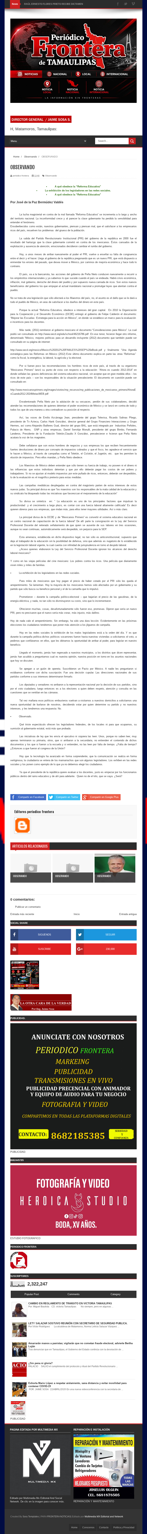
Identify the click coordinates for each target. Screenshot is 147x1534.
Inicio (77, 914)
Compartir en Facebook (31, 797)
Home (74, 1527)
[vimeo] (133, 4)
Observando (51, 176)
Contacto (104, 1527)
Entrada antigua (128, 914)
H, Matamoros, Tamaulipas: (33, 129)
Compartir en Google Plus (104, 797)
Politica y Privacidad (123, 1527)
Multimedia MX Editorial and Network (104, 1516)
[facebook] (118, 4)
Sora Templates (31, 1516)
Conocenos (88, 1527)
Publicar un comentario (28, 906)
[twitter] (125, 4)
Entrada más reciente (22, 914)
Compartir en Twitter (67, 797)
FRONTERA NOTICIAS (59, 1516)
